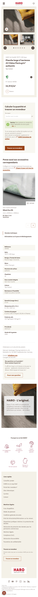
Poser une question (14, 375)
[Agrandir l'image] (31, 29)
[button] (10, 91)
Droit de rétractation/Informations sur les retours (18, 518)
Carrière (6, 494)
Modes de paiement (9, 512)
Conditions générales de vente (12, 515)
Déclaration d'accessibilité (11, 538)
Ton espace (7, 113)
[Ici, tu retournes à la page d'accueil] (19, 3)
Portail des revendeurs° (10, 487)
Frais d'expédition (9, 508)
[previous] (28, 225)
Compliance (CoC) (9, 535)
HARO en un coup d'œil (10, 484)
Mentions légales (9, 532)
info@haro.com (12, 355)
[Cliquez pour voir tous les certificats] (31, 77)
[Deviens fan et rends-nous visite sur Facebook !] (8, 581)
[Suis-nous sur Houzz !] (27, 581)
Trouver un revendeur (14, 148)
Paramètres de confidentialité (12, 542)
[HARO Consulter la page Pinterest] (15, 581)
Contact (6, 497)
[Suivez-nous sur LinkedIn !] (23, 581)
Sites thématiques (9, 490)
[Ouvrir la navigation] (5, 4)
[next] (33, 225)
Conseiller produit (9, 480)
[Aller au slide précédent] (5, 48)
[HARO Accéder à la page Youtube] (12, 581)
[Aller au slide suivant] (32, 48)
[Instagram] (19, 581)
